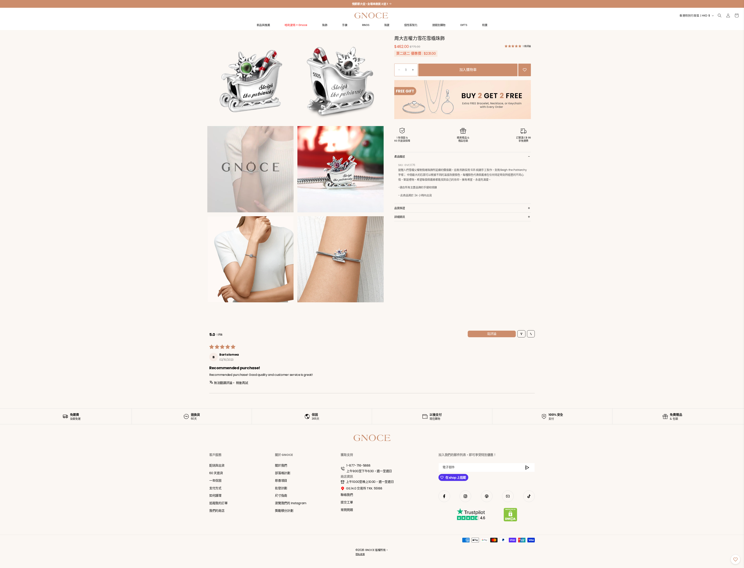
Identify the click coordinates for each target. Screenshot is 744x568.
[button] (263, 26)
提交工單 (347, 502)
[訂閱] (527, 467)
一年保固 (215, 480)
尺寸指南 (281, 495)
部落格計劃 (282, 473)
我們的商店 (217, 510)
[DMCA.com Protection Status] (510, 515)
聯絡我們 (347, 495)
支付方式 (215, 488)
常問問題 (347, 510)
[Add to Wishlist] (525, 70)
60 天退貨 (216, 473)
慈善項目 (281, 480)
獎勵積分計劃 (284, 510)
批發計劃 (281, 488)
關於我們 (281, 465)
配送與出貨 (217, 465)
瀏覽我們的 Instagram (290, 503)
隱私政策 (360, 554)
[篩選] (521, 333)
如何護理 (215, 495)
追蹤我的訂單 (218, 503)
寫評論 (491, 334)
